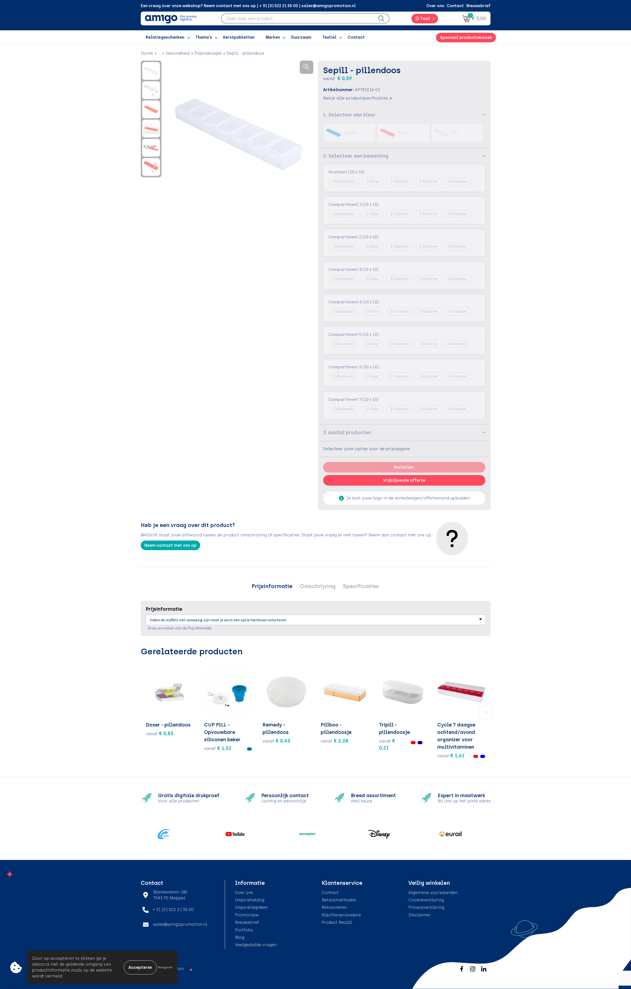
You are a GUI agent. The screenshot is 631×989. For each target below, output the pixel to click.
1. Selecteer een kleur (349, 115)
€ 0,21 (387, 744)
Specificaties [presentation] (361, 586)
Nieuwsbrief (478, 5)
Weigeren (165, 967)
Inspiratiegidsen (251, 907)
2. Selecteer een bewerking (355, 156)
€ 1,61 (451, 755)
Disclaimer (419, 915)
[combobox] (297, 18)
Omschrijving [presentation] (317, 586)
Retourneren (334, 907)
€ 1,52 (218, 748)
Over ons (435, 5)
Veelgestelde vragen (256, 944)
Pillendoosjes (208, 53)
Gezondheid (178, 53)
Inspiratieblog (249, 900)
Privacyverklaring (426, 907)
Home (147, 53)
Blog (239, 937)
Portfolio (244, 930)
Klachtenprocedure (341, 915)
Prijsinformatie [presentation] (272, 586)
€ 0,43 (276, 741)
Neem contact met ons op (170, 545)
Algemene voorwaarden (432, 892)
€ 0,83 (159, 733)
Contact (455, 5)
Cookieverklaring (426, 900)
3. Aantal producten (347, 432)
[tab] (272, 586)
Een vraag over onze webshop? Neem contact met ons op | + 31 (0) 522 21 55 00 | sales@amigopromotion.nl (248, 5)
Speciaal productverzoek (466, 37)
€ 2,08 (335, 741)
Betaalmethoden (339, 900)
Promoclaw (247, 915)
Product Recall (337, 922)
